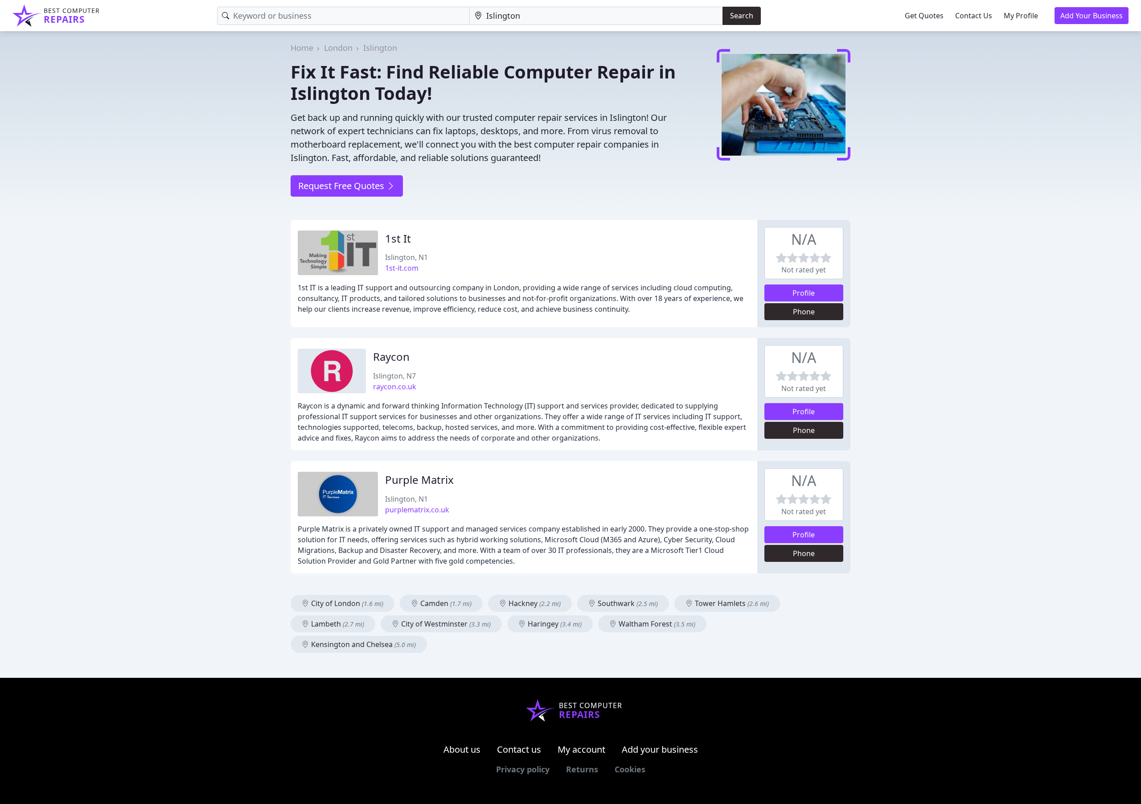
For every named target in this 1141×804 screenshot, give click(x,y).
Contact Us (973, 16)
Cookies (630, 769)
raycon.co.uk (394, 387)
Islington (380, 47)
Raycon (391, 356)
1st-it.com (402, 268)
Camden (445, 603)
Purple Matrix (419, 479)
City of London (346, 603)
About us (461, 749)
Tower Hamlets (731, 603)
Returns (582, 769)
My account (581, 749)
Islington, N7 (394, 376)
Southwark (627, 603)
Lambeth (336, 624)
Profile (803, 293)
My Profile (1021, 16)
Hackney (534, 603)
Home (302, 47)
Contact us (519, 749)
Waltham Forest (656, 624)
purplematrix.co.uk (417, 510)
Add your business (660, 749)
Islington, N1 (406, 257)
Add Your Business (1091, 16)
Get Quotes (924, 16)
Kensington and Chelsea (362, 644)
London (338, 47)
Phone (804, 312)
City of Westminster (445, 624)
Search (741, 16)
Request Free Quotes (342, 186)
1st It (398, 238)
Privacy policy (523, 769)
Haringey (554, 624)
